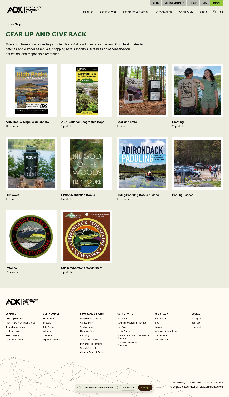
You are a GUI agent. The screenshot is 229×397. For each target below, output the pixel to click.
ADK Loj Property (14, 318)
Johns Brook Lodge (15, 327)
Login (155, 3)
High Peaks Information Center (21, 323)
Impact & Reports (51, 340)
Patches (11, 267)
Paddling (84, 335)
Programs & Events (92, 314)
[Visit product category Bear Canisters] (142, 90)
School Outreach (88, 348)
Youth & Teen (86, 327)
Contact (158, 327)
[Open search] (220, 12)
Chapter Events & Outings (92, 352)
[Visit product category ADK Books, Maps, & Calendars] (31, 90)
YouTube (196, 323)
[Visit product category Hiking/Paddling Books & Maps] (142, 163)
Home (9, 24)
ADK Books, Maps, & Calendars (27, 122)
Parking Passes (182, 195)
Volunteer (47, 331)
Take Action (48, 327)
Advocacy (122, 318)
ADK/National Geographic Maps (82, 122)
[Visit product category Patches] (31, 236)
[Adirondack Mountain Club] (24, 9)
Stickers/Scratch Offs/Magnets (81, 267)
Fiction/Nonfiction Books (78, 195)
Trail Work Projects (89, 340)
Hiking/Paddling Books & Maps (138, 195)
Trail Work (122, 327)
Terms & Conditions (213, 382)
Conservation (126, 314)
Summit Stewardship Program (131, 323)
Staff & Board (161, 318)
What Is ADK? (161, 340)
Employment (161, 335)
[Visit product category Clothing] (197, 90)
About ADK (161, 314)
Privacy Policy (178, 382)
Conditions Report (14, 340)
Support (47, 323)
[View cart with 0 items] (214, 11)
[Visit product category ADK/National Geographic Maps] (86, 90)
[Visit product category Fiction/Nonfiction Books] (86, 163)
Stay (205, 3)
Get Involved (51, 314)
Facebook (196, 327)
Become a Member (174, 3)
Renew (193, 3)
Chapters (47, 335)
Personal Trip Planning (91, 344)
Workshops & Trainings (91, 318)
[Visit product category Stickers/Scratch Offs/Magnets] (86, 236)
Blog (157, 323)
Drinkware (13, 195)
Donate (216, 3)
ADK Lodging (12, 335)
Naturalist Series (88, 331)
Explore (11, 314)
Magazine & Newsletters (166, 331)
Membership (49, 318)
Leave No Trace (125, 331)
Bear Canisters (127, 122)
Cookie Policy (194, 382)
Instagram (196, 318)
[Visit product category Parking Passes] (197, 163)
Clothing (178, 122)
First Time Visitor (14, 331)
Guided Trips (86, 323)
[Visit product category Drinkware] (31, 163)
